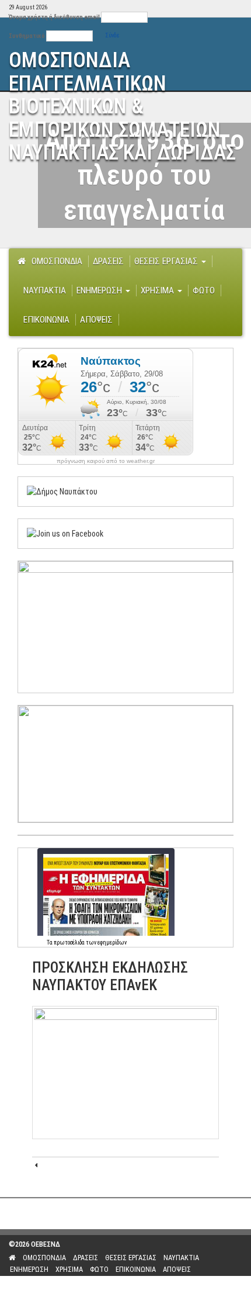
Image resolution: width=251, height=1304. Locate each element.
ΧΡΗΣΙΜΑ (158, 290)
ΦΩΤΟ (204, 290)
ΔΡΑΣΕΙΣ (108, 261)
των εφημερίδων (106, 942)
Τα (50, 942)
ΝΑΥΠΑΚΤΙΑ (44, 290)
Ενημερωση (100, 290)
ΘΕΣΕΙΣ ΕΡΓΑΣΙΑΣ (167, 261)
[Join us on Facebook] (65, 533)
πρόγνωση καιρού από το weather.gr (106, 461)
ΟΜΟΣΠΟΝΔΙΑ (57, 261)
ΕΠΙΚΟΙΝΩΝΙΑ (46, 319)
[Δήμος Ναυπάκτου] (62, 491)
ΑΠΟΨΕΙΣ (96, 319)
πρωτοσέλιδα (69, 942)
